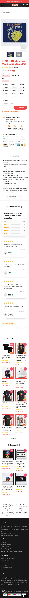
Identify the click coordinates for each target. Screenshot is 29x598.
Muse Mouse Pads (6, 12)
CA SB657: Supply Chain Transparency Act (11, 551)
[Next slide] (26, 32)
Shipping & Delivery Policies (8, 558)
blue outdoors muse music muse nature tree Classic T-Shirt (7, 429)
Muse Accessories (11, 10)
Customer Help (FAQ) (6, 567)
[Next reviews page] (25, 328)
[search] (24, 5)
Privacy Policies (5, 546)
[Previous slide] (3, 32)
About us (3, 542)
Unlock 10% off (3, 591)
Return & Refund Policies (7, 563)
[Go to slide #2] (19, 54)
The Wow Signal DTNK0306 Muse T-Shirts (6, 357)
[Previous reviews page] (17, 328)
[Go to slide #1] (10, 54)
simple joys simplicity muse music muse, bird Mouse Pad (7, 463)
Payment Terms (5, 560)
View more (14, 438)
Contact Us (4, 565)
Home (2, 10)
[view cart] (27, 5)
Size (3, 78)
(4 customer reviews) (14, 67)
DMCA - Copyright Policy (7, 549)
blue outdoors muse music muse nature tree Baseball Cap (20, 381)
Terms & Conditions (6, 544)
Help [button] (26, 596)
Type (3, 73)
